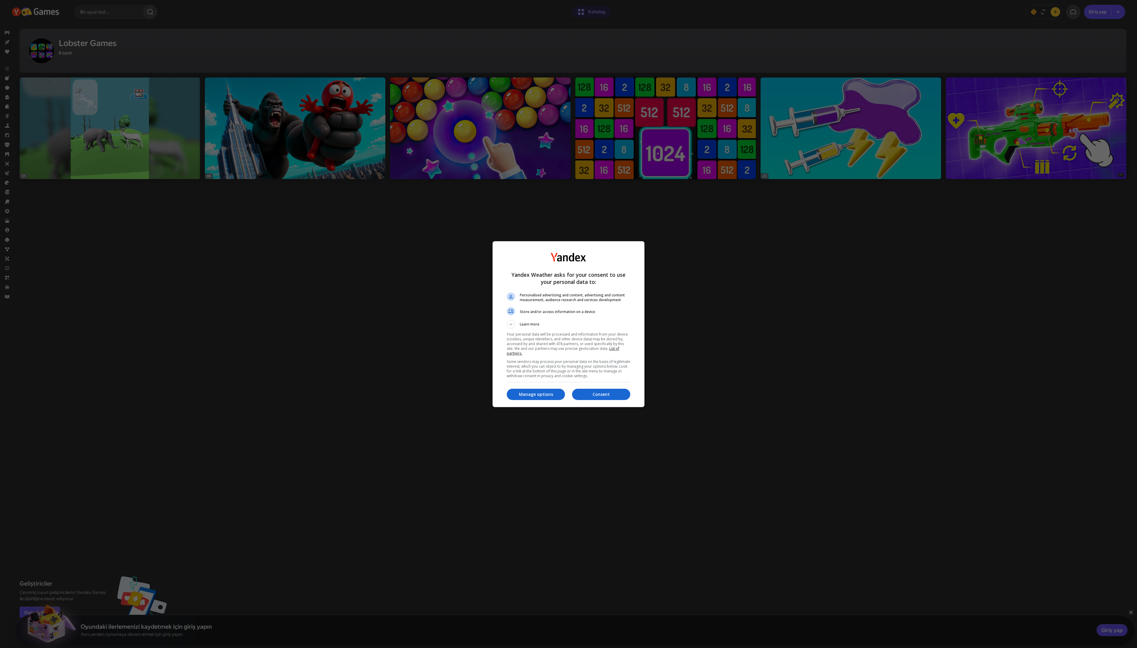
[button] (568, 324)
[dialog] (568, 324)
